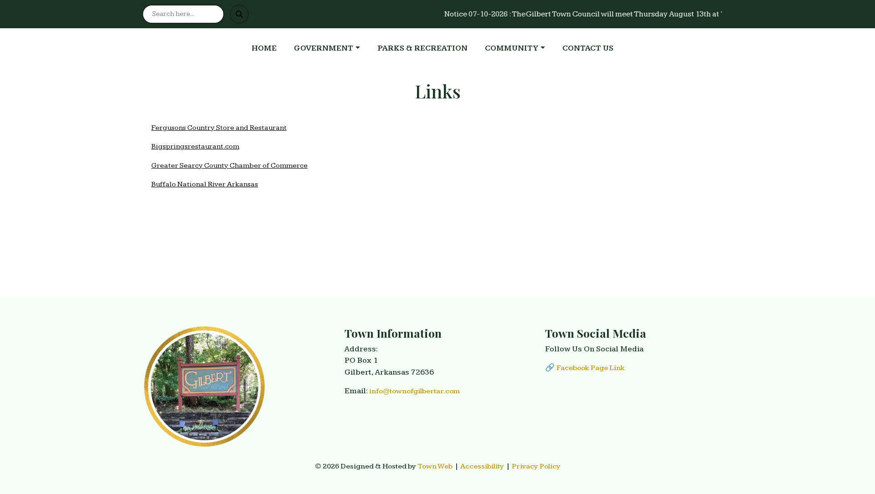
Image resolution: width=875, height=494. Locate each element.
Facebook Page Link (590, 368)
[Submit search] (239, 14)
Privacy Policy (536, 466)
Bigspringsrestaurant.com (195, 146)
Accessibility (482, 466)
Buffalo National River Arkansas (204, 184)
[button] (331, 48)
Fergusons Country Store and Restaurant (219, 128)
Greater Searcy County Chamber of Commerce (229, 165)
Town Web (435, 466)
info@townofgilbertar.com (414, 391)
